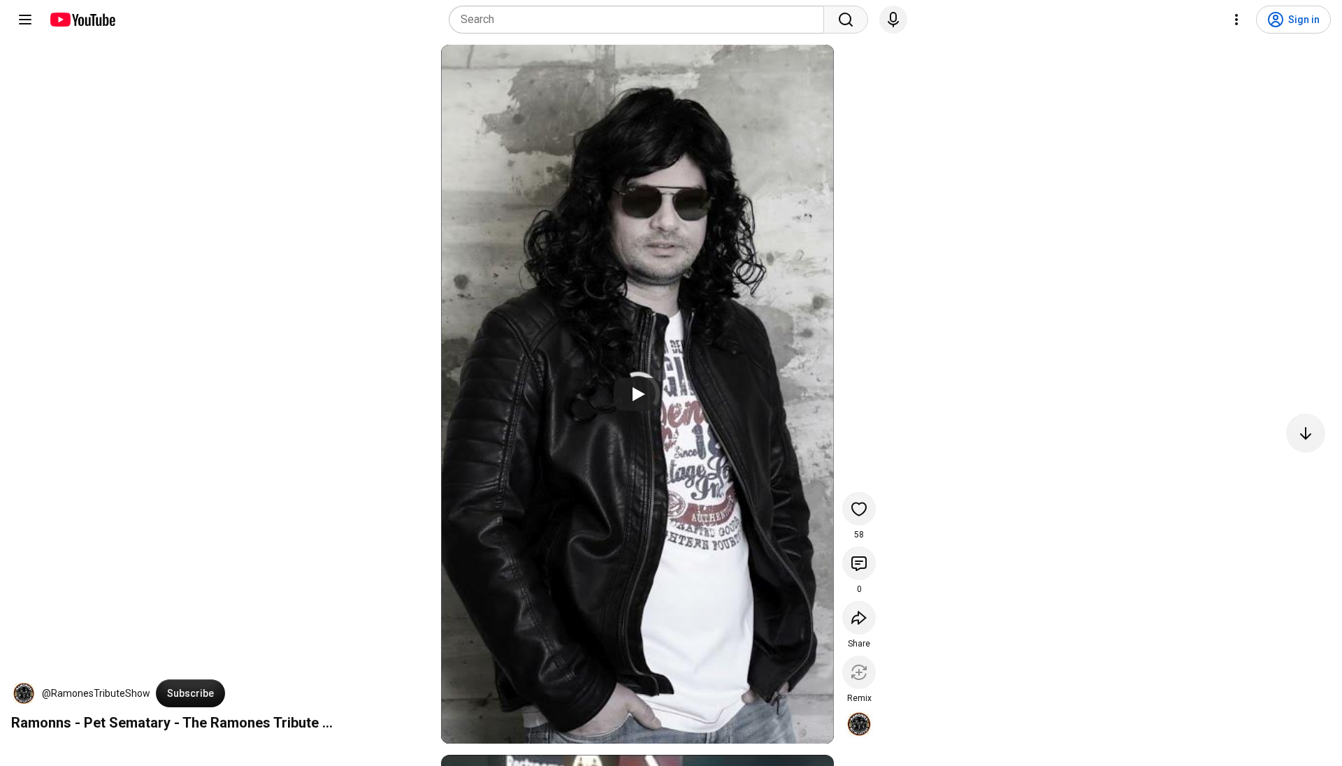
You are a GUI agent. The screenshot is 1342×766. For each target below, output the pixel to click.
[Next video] (1305, 433)
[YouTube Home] (82, 19)
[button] (23, 693)
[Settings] (1236, 19)
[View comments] (859, 563)
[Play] (637, 394)
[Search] (845, 20)
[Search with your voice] (893, 20)
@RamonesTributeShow (96, 693)
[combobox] (641, 19)
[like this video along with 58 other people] (859, 509)
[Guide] (25, 19)
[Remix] (859, 672)
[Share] (859, 618)
